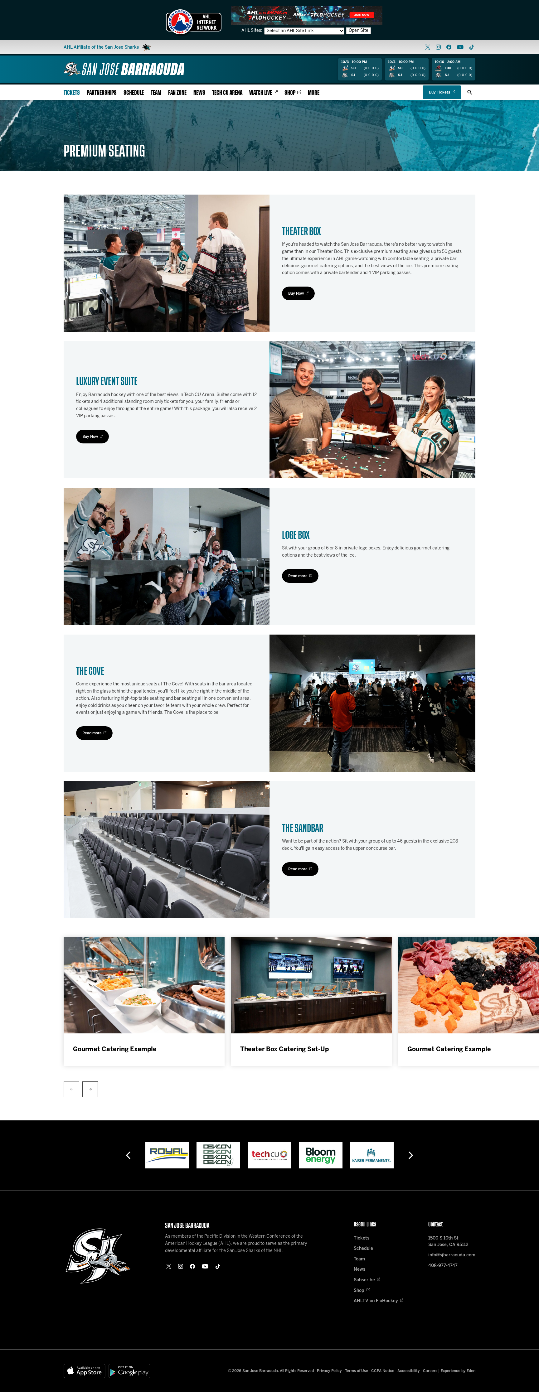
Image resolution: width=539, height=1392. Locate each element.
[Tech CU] (269, 1155)
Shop (289, 92)
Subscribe (364, 1280)
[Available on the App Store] (84, 1371)
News (199, 92)
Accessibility (408, 1371)
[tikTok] (471, 47)
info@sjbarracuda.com (451, 1255)
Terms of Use (356, 1371)
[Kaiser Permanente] (372, 1155)
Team (156, 92)
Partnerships (102, 92)
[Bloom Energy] (320, 1155)
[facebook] (449, 47)
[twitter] (427, 47)
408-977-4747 (443, 1266)
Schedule (134, 92)
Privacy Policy (329, 1371)
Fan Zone (177, 92)
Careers (430, 1371)
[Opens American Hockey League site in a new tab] (194, 21)
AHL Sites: (252, 31)
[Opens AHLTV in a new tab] (306, 15)
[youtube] (460, 47)
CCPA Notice (382, 1371)
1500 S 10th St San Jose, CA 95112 (448, 1241)
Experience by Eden (458, 1371)
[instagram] (438, 47)
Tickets (72, 92)
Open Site (358, 31)
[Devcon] (218, 1155)
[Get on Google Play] (129, 1371)
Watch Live (260, 92)
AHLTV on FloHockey (376, 1301)
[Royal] (167, 1155)
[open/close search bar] (469, 92)
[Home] (124, 69)
